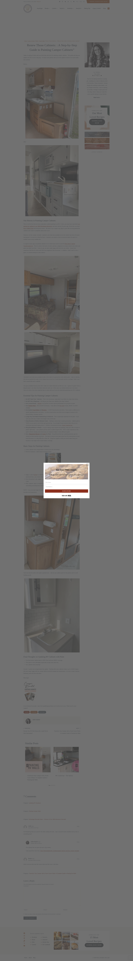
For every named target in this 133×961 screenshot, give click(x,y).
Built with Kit (66, 495)
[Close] (87, 464)
